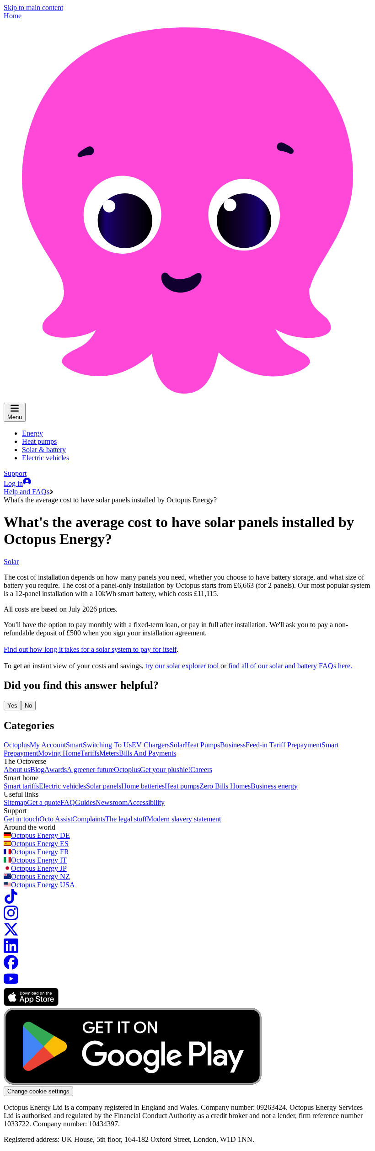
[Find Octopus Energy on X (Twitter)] (11, 934)
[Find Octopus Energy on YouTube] (11, 983)
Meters (109, 753)
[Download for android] (133, 1082)
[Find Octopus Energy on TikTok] (11, 901)
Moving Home (59, 753)
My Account (48, 745)
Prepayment (304, 745)
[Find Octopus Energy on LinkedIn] (11, 950)
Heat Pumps (202, 745)
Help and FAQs (26, 492)
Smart (74, 745)
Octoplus (17, 745)
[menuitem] (32, 433)
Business (233, 745)
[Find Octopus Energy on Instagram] (11, 918)
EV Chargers (151, 745)
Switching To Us (107, 745)
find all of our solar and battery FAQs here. (290, 666)
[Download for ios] (31, 1003)
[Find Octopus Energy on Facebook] (11, 967)
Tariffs (89, 753)
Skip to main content (33, 7)
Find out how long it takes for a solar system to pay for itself (90, 649)
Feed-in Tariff (266, 745)
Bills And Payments (147, 753)
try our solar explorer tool (182, 666)
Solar (11, 561)
